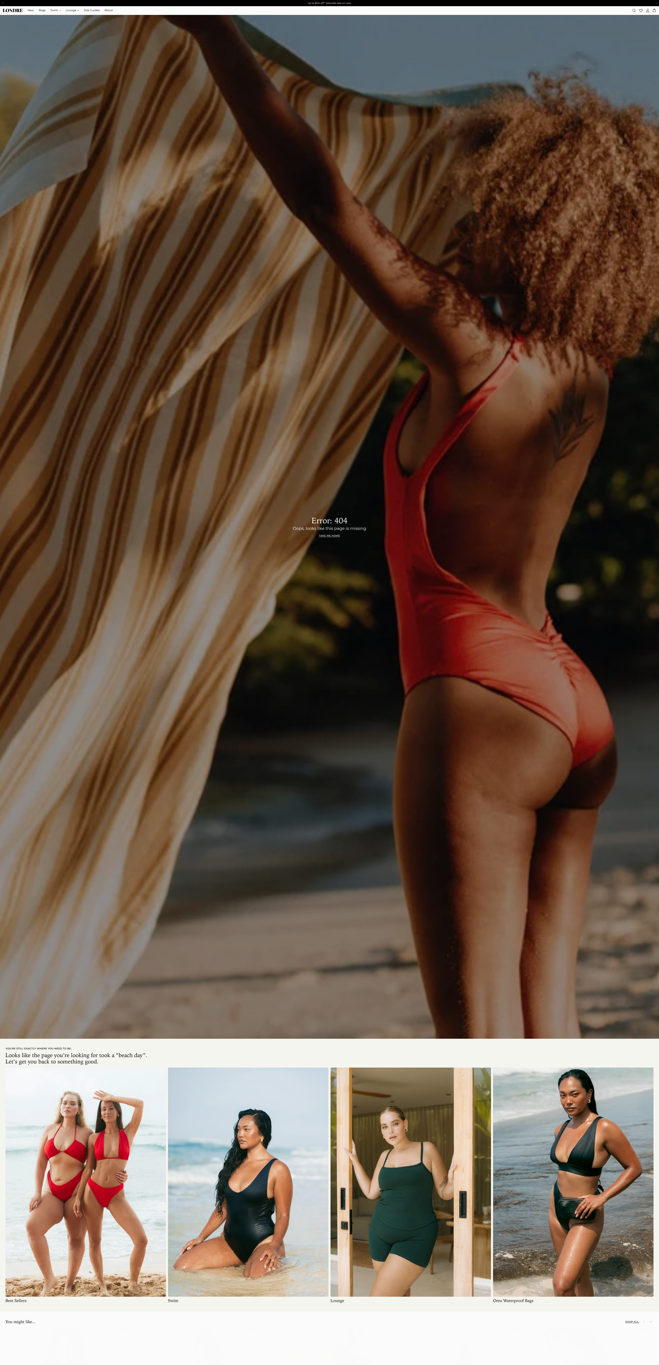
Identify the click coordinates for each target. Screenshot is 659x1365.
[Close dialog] (267, 637)
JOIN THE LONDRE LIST (362, 695)
